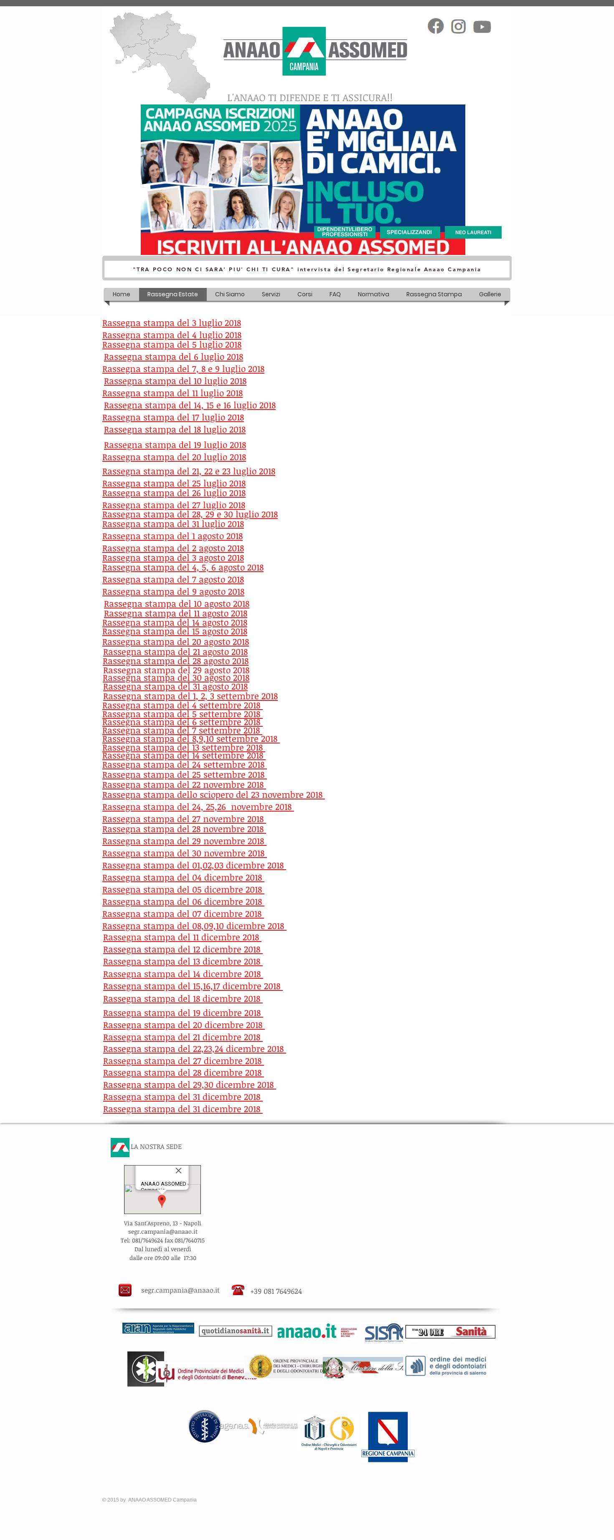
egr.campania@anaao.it (164, 1231)
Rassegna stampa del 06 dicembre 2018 (183, 901)
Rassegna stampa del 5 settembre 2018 (182, 714)
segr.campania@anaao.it (180, 1290)
